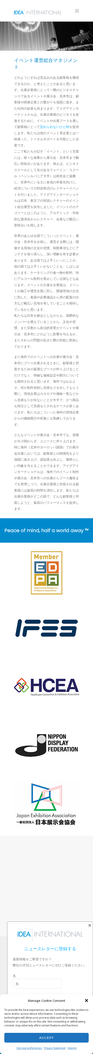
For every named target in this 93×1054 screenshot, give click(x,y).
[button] (86, 1000)
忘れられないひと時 (54, 126)
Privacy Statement (55, 1048)
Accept (46, 1038)
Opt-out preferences (29, 1048)
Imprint (72, 1048)
